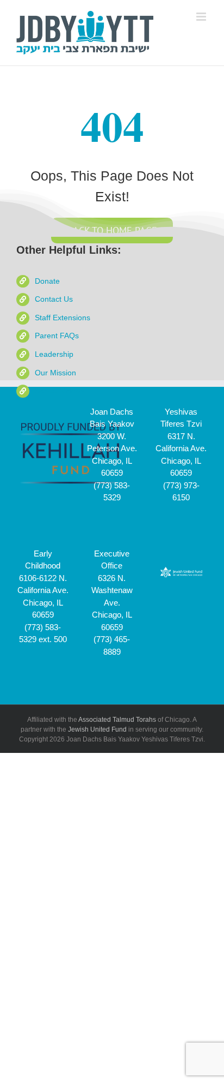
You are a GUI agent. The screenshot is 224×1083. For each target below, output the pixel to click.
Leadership (54, 354)
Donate (47, 281)
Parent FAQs (57, 335)
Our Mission (55, 372)
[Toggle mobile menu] (202, 16)
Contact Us (54, 299)
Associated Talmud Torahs (117, 719)
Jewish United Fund (97, 729)
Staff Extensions (62, 317)
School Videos (59, 390)
